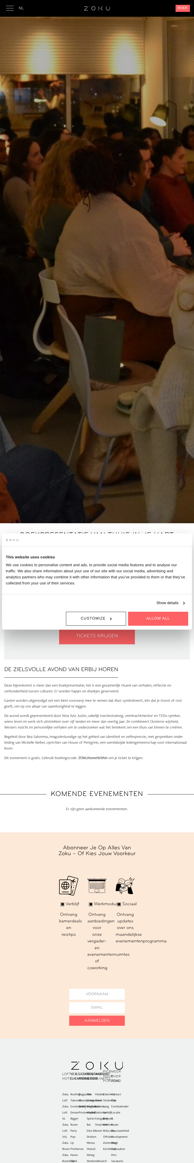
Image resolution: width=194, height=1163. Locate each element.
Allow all (158, 619)
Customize (93, 619)
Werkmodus (106, 904)
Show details (168, 603)
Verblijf (72, 904)
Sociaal (129, 904)
